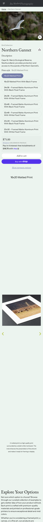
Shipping (6, 143)
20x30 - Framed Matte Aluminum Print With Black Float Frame (21, 122)
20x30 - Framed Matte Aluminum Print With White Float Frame (21, 130)
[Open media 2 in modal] (21, 26)
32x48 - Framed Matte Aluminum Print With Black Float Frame (21, 105)
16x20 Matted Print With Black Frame (20, 82)
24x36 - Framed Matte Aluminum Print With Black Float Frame (21, 88)
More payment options (21, 167)
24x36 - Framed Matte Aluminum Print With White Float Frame (21, 97)
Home (4, 9)
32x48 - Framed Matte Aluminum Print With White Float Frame (21, 114)
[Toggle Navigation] (4, 3)
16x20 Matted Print (12, 76)
